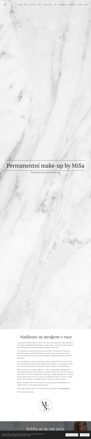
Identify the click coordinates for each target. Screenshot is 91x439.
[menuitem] (20, 4)
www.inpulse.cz (65, 388)
